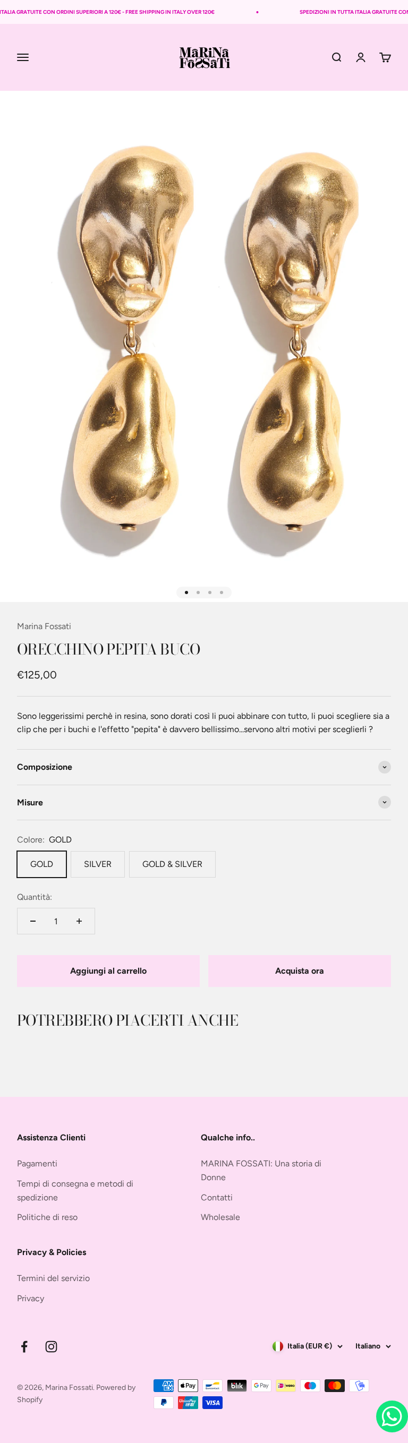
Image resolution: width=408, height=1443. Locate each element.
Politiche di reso (47, 1217)
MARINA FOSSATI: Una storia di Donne (261, 1170)
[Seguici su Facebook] (24, 1346)
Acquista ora (299, 971)
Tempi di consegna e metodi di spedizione (75, 1190)
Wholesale (220, 1217)
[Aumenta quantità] (79, 921)
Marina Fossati (44, 626)
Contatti (217, 1197)
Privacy (30, 1298)
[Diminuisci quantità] (33, 921)
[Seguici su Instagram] (51, 1346)
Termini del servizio (53, 1278)
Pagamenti (37, 1163)
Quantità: (34, 897)
